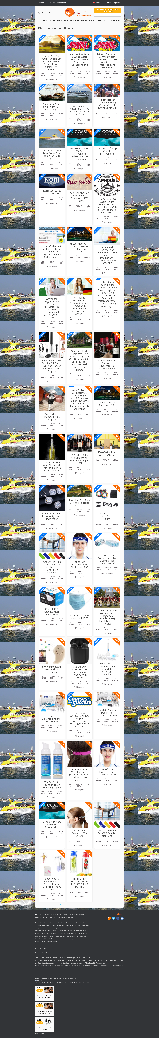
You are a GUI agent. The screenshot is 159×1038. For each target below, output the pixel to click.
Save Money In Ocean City (66, 933)
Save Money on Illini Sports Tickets (65, 936)
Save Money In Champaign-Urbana (44, 936)
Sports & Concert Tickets (42, 925)
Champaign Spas (81, 936)
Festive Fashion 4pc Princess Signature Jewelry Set (52, 516)
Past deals (38, 917)
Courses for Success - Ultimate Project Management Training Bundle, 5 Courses (79, 719)
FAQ (61, 914)
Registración (117, 3)
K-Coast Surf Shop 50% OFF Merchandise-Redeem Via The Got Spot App (79, 154)
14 (58, 904)
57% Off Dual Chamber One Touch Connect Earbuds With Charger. (79, 672)
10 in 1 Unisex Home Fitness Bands (107, 516)
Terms (71, 914)
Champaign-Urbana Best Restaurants (45, 931)
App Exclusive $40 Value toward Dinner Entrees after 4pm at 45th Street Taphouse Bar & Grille (107, 206)
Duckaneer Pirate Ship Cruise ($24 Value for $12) (52, 107)
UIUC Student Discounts (69, 917)
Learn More (43, 21)
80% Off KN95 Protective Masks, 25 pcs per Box (52, 611)
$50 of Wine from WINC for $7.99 (107, 453)
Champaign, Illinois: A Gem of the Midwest (46, 941)
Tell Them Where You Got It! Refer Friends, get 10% (107, 10)
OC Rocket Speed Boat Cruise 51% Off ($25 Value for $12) (51, 154)
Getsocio (44, 1033)
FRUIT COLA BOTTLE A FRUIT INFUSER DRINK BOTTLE (79, 882)
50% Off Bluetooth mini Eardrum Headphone (52, 669)
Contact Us (103, 21)
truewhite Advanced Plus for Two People (51, 718)
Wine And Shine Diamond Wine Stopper (52, 417)
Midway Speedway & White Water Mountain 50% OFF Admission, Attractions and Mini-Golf (79, 60)
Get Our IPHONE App (58, 21)
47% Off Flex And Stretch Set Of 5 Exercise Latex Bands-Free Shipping (52, 567)
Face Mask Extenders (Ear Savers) (79, 833)
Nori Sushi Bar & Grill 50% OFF (52, 192)
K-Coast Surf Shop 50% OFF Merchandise (107, 151)
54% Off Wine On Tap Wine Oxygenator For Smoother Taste (107, 364)
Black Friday (79, 923)
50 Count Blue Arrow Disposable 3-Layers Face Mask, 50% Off (107, 559)
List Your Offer (48, 914)
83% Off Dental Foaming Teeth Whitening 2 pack (52, 785)
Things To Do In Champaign (52, 939)
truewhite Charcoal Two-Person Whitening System (107, 712)
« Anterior (41, 904)
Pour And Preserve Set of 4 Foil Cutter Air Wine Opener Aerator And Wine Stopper (52, 366)
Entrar (108, 3)
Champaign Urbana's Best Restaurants (45, 933)
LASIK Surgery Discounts (73, 925)
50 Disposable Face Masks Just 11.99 (79, 617)
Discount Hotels (79, 914)
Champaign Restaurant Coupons (64, 920)
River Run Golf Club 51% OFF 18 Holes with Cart (79, 502)
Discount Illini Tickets (54, 917)
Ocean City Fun (73, 21)
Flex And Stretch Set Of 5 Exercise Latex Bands (107, 833)
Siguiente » (62, 904)
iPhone (45, 917)
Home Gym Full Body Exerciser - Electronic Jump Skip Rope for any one (52, 884)
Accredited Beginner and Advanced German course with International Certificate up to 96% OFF (79, 305)
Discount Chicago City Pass (65, 931)
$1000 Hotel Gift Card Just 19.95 (107, 404)
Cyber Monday (39, 939)
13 (56, 904)
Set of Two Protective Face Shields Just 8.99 (79, 564)
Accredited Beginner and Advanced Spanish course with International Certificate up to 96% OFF (107, 255)
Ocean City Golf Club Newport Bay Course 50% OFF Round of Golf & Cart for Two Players (51, 62)
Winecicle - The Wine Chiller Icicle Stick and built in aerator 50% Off (52, 466)
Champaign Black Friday (41, 928)
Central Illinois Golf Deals (57, 925)
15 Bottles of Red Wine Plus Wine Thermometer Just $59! (79, 459)
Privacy (66, 914)
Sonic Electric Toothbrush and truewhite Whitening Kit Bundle (107, 669)
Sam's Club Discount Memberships (64, 923)
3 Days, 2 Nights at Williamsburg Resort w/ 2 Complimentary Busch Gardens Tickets (107, 617)
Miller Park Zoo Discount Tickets (44, 923)
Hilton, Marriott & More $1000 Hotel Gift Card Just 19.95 (79, 247)
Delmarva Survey (66, 939)
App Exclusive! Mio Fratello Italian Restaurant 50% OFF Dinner (79, 196)
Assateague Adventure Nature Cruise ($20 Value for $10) (79, 109)
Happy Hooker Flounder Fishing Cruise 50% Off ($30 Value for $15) (107, 103)
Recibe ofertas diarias (59, 3)
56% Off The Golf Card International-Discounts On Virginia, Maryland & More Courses (52, 251)
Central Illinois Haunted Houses (44, 920)
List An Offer (115, 21)
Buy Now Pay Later (89, 21)
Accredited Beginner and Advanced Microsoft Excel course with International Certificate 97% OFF (52, 308)
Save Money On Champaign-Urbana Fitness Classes (64, 928)
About (56, 914)
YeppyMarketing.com (47, 953)
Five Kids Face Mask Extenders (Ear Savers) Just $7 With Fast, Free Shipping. (79, 774)
